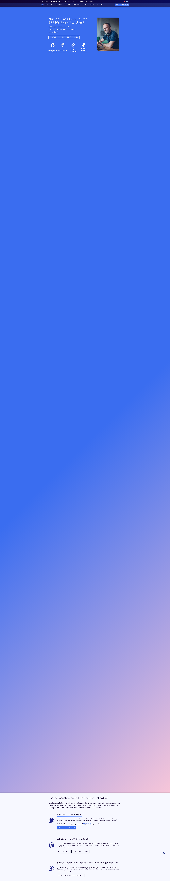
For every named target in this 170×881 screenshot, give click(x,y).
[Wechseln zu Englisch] (127, 1)
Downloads (76, 4)
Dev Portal (93, 4)
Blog (101, 4)
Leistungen (48, 4)
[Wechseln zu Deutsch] (124, 1)
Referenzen (67, 4)
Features (58, 4)
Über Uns (84, 4)
